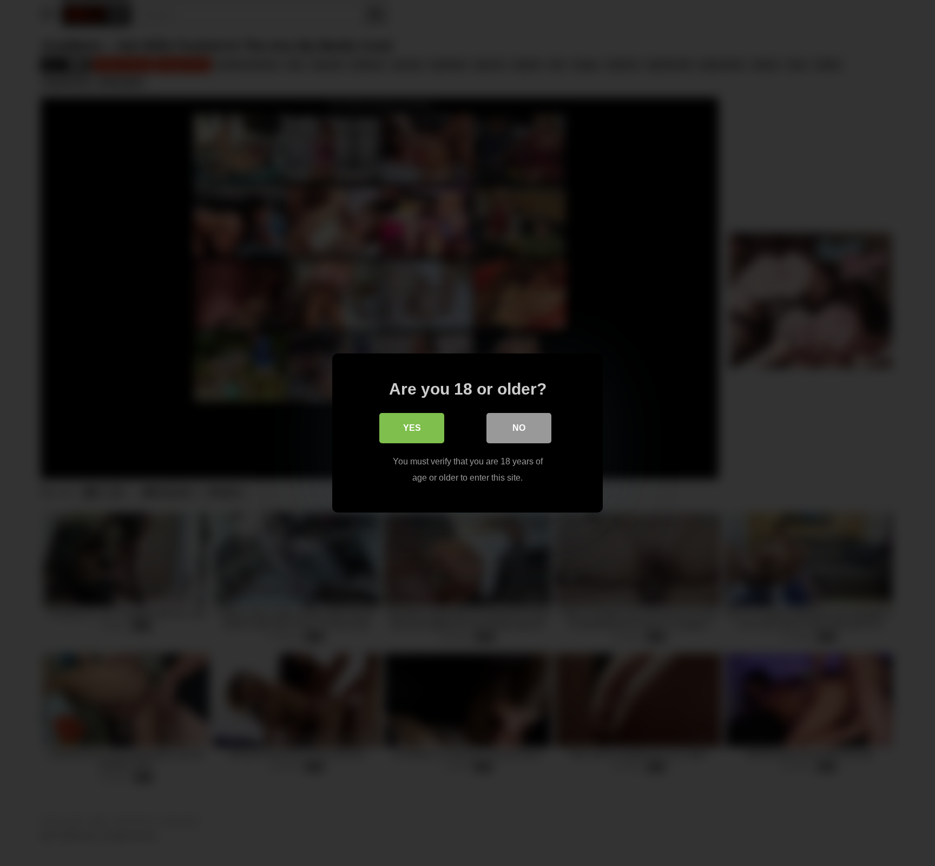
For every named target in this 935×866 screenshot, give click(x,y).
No (518, 427)
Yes (412, 427)
